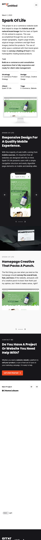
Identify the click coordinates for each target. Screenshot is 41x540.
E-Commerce (25, 88)
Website (34, 88)
